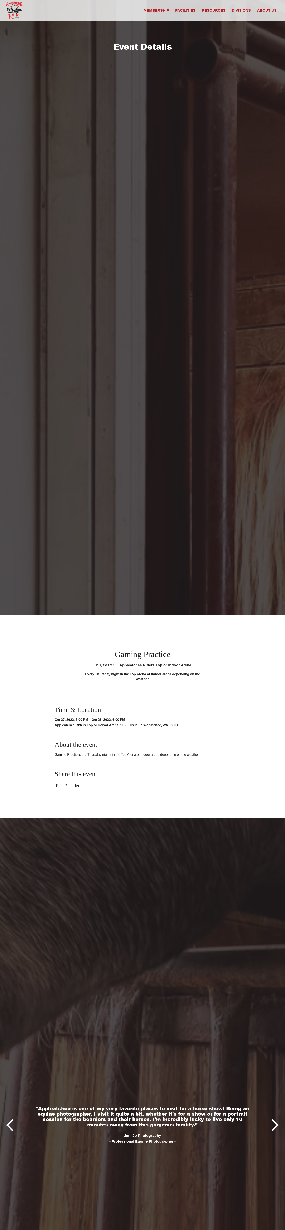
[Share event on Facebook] (57, 785)
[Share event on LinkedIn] (77, 785)
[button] (214, 10)
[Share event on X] (67, 785)
